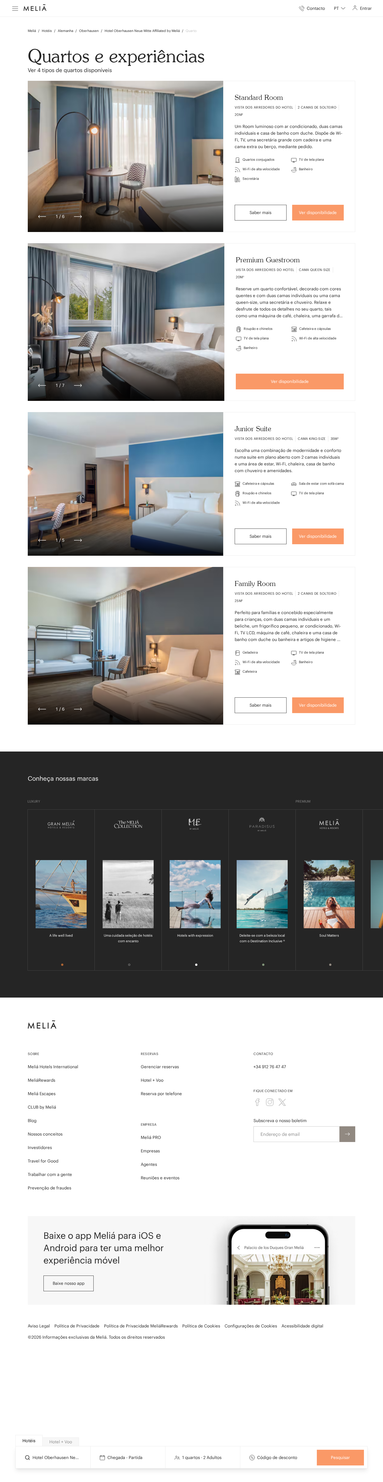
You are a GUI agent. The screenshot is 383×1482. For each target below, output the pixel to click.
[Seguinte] (78, 216)
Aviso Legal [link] (39, 1326)
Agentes (149, 1164)
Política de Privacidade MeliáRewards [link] (141, 1326)
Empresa (149, 1124)
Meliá (32, 31)
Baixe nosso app (68, 1283)
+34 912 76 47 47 (269, 1066)
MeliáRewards (41, 1080)
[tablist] (192, 1440)
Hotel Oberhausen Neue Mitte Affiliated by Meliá (142, 31)
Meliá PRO (151, 1137)
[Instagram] (270, 1102)
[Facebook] (257, 1102)
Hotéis (47, 31)
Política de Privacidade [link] (77, 1326)
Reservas (149, 1054)
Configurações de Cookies (251, 1326)
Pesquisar (340, 1457)
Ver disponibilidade (318, 212)
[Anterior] (42, 216)
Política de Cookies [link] (201, 1326)
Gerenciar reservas (160, 1066)
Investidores (40, 1147)
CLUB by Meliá (42, 1107)
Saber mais (260, 212)
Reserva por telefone (161, 1093)
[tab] (29, 1440)
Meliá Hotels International (53, 1066)
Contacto (263, 1054)
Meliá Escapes (42, 1093)
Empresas (150, 1151)
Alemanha (65, 31)
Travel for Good (43, 1161)
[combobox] (339, 8)
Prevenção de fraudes (49, 1188)
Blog (32, 1120)
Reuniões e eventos (160, 1177)
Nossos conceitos (45, 1134)
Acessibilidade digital (302, 1326)
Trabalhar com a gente (50, 1174)
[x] (282, 1102)
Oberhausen (89, 31)
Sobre (34, 1054)
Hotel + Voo (152, 1080)
